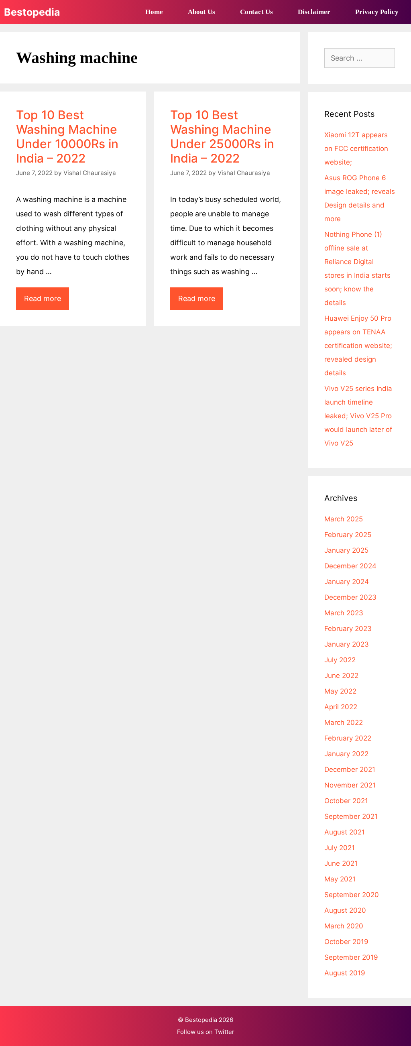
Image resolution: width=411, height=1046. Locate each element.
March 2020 (343, 926)
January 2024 (346, 582)
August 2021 (344, 832)
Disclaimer (314, 12)
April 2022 (340, 707)
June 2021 (341, 863)
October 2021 (346, 801)
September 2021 (351, 816)
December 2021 (349, 769)
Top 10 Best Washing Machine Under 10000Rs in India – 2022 (67, 136)
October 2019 (346, 942)
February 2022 (347, 738)
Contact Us (256, 12)
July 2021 (339, 848)
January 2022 (346, 754)
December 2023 (350, 597)
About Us (201, 12)
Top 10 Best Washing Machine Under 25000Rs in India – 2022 (222, 136)
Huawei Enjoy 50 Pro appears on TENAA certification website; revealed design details (358, 345)
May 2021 (340, 879)
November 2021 (350, 785)
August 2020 (345, 910)
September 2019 (351, 957)
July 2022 (340, 660)
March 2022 (343, 722)
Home (154, 12)
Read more (46, 302)
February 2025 (347, 535)
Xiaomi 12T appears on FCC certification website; (356, 148)
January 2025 (346, 550)
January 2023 (346, 644)
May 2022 (340, 691)
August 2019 (344, 973)
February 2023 (348, 629)
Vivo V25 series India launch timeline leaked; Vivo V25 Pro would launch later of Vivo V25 (358, 416)
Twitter (224, 1032)
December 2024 (350, 566)
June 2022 (341, 676)
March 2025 (343, 519)
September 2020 (351, 895)
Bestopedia (32, 12)
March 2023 (343, 613)
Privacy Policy (377, 12)
